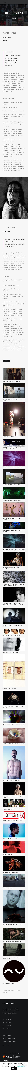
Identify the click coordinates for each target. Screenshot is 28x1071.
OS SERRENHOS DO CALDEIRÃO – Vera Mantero (12, 925)
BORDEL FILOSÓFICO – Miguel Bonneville (13, 743)
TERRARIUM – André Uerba (9, 436)
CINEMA (10, 1045)
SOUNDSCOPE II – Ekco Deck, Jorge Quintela (12, 531)
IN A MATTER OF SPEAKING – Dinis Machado (12, 519)
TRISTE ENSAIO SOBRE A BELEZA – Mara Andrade (13, 707)
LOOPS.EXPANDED (7, 1041)
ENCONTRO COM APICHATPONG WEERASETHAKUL (14, 549)
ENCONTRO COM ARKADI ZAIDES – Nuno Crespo (12, 399)
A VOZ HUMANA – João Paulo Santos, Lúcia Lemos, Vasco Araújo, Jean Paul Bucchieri (13, 604)
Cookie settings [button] (21, 1066)
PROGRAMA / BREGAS (8, 888)
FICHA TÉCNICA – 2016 (8, 983)
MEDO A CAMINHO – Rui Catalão (11, 838)
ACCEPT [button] (14, 1068)
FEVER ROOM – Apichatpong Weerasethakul (14, 466)
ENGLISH (5, 40)
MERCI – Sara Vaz (7, 854)
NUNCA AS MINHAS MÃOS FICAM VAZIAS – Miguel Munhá (13, 957)
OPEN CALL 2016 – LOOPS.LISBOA (11, 381)
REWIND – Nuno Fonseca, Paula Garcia (13, 820)
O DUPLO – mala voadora (9, 688)
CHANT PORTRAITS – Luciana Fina (11, 635)
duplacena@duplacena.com (10, 1013)
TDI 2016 (7, 360)
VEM (14, 1041)
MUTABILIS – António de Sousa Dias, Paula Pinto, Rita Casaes (13, 448)
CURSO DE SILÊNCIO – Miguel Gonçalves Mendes (13, 796)
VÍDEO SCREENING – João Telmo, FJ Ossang (12, 626)
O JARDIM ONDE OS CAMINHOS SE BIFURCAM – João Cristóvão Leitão (13, 585)
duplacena (5, 992)
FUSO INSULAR (11, 1038)
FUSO (4, 1038)
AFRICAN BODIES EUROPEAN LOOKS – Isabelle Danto (12, 568)
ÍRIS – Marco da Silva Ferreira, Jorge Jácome (13, 725)
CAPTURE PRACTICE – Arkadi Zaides (12, 484)
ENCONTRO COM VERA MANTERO (10, 872)
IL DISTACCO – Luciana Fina (10, 652)
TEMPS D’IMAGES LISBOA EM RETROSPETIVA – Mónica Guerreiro (14, 808)
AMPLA (4, 1045)
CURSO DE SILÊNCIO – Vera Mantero (12, 941)
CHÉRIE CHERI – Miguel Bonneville (12, 780)
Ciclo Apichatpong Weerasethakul (11, 500)
